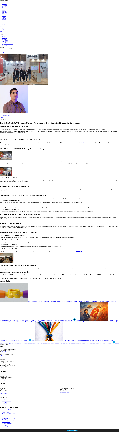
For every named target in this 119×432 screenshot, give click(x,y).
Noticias (3, 51)
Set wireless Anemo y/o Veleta (8, 413)
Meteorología (4, 402)
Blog (1, 31)
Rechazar (75, 430)
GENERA (83, 142)
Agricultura (4, 403)
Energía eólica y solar (6, 399)
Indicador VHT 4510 (6, 419)
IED (13, 134)
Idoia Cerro (4, 39)
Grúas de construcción (6, 401)
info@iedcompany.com (4, 355)
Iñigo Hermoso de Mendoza (7, 44)
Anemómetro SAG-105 (6, 409)
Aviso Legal (4, 425)
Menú (1, 21)
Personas (4, 8)
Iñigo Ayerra (4, 36)
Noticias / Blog (5, 13)
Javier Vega (4, 45)
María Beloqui (5, 40)
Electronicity (4, 4)
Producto (4, 6)
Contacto (4, 11)
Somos (3, 10)
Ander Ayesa (4, 38)
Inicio (3, 2)
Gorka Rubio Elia (5, 115)
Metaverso (4, 7)
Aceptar (70, 430)
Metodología (4, 5)
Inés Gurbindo (5, 42)
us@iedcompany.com (4, 393)
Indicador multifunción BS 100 (8, 418)
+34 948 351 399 (4, 351)
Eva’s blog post (79, 251)
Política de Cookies (6, 428)
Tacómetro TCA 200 (6, 422)
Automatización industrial (7, 404)
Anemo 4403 (4, 411)
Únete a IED (4, 12)
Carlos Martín (5, 41)
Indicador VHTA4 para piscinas (8, 420)
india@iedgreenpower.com (5, 367)
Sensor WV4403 (5, 412)
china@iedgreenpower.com (5, 379)
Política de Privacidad (6, 426)
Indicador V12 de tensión (7, 423)
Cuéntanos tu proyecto (2, 27)
